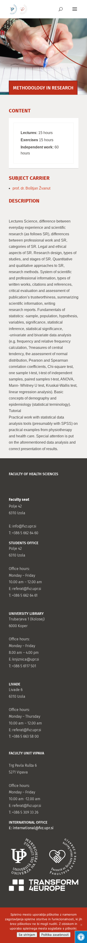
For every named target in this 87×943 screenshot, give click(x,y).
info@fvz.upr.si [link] (24, 526)
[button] (74, 12)
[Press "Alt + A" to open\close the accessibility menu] (81, 937)
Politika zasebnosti (55, 934)
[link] (19, 9)
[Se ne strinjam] (81, 925)
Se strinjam (27, 934)
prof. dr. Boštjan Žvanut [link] (31, 188)
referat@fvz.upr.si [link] (26, 588)
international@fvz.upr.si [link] (33, 828)
